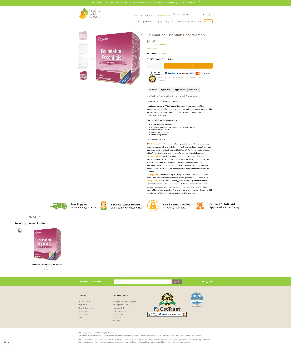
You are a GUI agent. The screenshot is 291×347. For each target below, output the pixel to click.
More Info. (193, 90)
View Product (47, 259)
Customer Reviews (119, 311)
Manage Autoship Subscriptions (124, 301)
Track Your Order (119, 308)
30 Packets (162, 53)
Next (141, 59)
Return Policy (83, 314)
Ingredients (165, 90)
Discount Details (84, 301)
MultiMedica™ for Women (159, 144)
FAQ (80, 317)
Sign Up (177, 282)
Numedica (202, 77)
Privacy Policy (83, 311)
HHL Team (116, 321)
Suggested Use (180, 90)
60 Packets (151, 53)
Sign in (210, 15)
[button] (204, 14)
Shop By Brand (83, 305)
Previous (93, 59)
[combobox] (189, 14)
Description (153, 90)
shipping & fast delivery (162, 59)
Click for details (188, 2)
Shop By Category (85, 308)
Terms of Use (118, 314)
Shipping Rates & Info (121, 305)
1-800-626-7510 (163, 15)
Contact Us (117, 317)
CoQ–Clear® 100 (155, 181)
